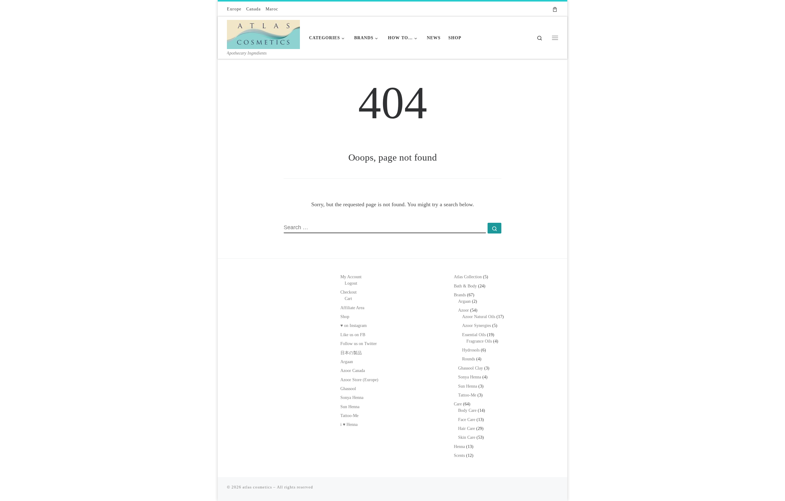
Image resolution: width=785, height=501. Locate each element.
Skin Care (466, 437)
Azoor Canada (352, 370)
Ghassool (348, 388)
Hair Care (466, 428)
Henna (459, 446)
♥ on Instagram (353, 325)
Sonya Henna (351, 397)
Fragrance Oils (479, 341)
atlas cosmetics (257, 487)
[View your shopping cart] (555, 9)
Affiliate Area (352, 308)
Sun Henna (349, 406)
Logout (351, 283)
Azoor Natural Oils (478, 316)
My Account (351, 277)
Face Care (466, 419)
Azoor (463, 310)
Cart (348, 298)
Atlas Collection (468, 277)
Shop (344, 316)
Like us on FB (352, 334)
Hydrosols (471, 350)
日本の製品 (351, 353)
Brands (460, 295)
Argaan (346, 361)
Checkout (348, 292)
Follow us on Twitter (358, 343)
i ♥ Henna (349, 424)
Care (458, 404)
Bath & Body (465, 286)
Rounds (468, 359)
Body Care (467, 410)
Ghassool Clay (470, 368)
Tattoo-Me (349, 415)
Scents (459, 455)
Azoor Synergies (476, 325)
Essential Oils (474, 334)
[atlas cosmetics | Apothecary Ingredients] (263, 33)
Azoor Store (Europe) (359, 380)
